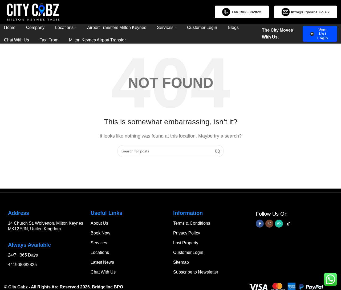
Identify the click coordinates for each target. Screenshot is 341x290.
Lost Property (185, 243)
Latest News (102, 262)
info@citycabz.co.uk (310, 12)
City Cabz (18, 287)
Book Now (100, 233)
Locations (100, 252)
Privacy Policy (186, 233)
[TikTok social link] (289, 224)
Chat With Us (103, 272)
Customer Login (188, 252)
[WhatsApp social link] (279, 224)
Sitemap (181, 262)
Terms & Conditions (191, 223)
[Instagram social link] (269, 224)
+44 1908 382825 (246, 12)
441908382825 (22, 264)
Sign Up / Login (322, 33)
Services (99, 243)
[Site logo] (33, 11)
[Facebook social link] (260, 224)
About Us (99, 223)
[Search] (218, 151)
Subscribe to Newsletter (195, 272)
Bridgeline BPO (107, 287)
